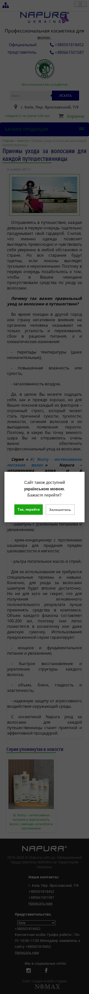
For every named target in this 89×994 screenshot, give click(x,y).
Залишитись (60, 509)
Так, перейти (29, 509)
